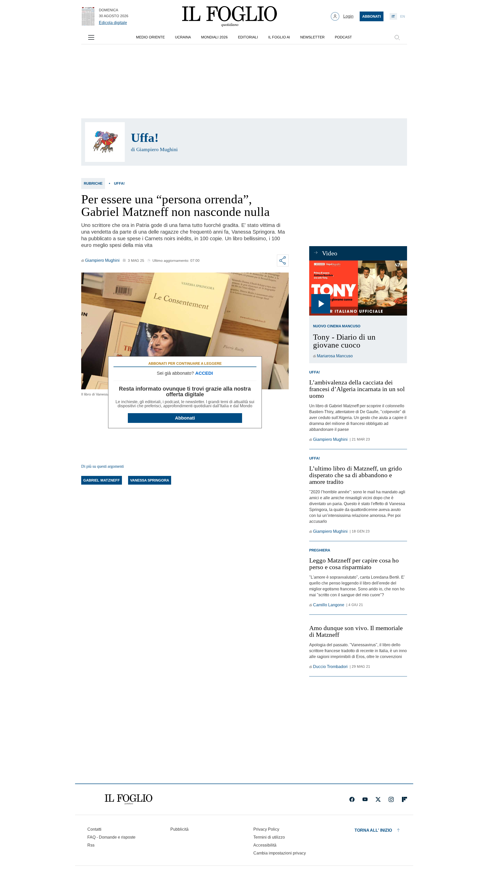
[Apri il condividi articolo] (283, 260)
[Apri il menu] (91, 37)
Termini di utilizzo (269, 837)
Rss (91, 845)
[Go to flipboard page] (404, 799)
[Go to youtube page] (365, 799)
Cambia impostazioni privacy (279, 853)
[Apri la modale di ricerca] (397, 37)
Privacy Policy (266, 829)
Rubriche (93, 183)
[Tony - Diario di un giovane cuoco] (358, 288)
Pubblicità (179, 829)
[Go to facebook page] (352, 799)
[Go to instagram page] (391, 799)
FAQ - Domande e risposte (111, 837)
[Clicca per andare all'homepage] (128, 799)
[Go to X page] (378, 799)
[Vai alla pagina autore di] (105, 142)
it (393, 16)
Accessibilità (264, 845)
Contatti (94, 829)
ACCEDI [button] (204, 373)
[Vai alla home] (229, 16)
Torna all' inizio (373, 830)
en (402, 16)
